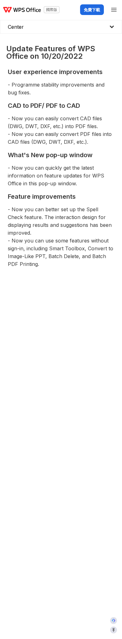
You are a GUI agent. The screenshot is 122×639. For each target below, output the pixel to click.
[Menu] (114, 10)
